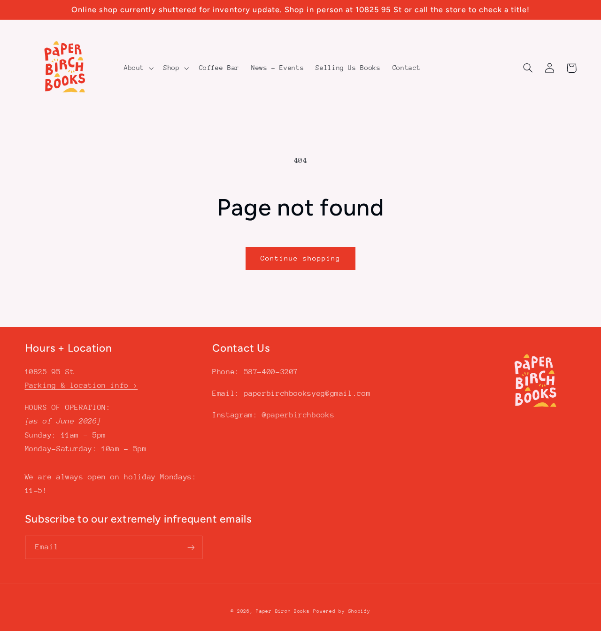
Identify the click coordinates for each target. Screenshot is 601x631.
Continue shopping (301, 258)
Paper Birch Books (283, 611)
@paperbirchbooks (298, 415)
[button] (137, 68)
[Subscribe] (190, 547)
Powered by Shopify (341, 611)
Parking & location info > (81, 385)
